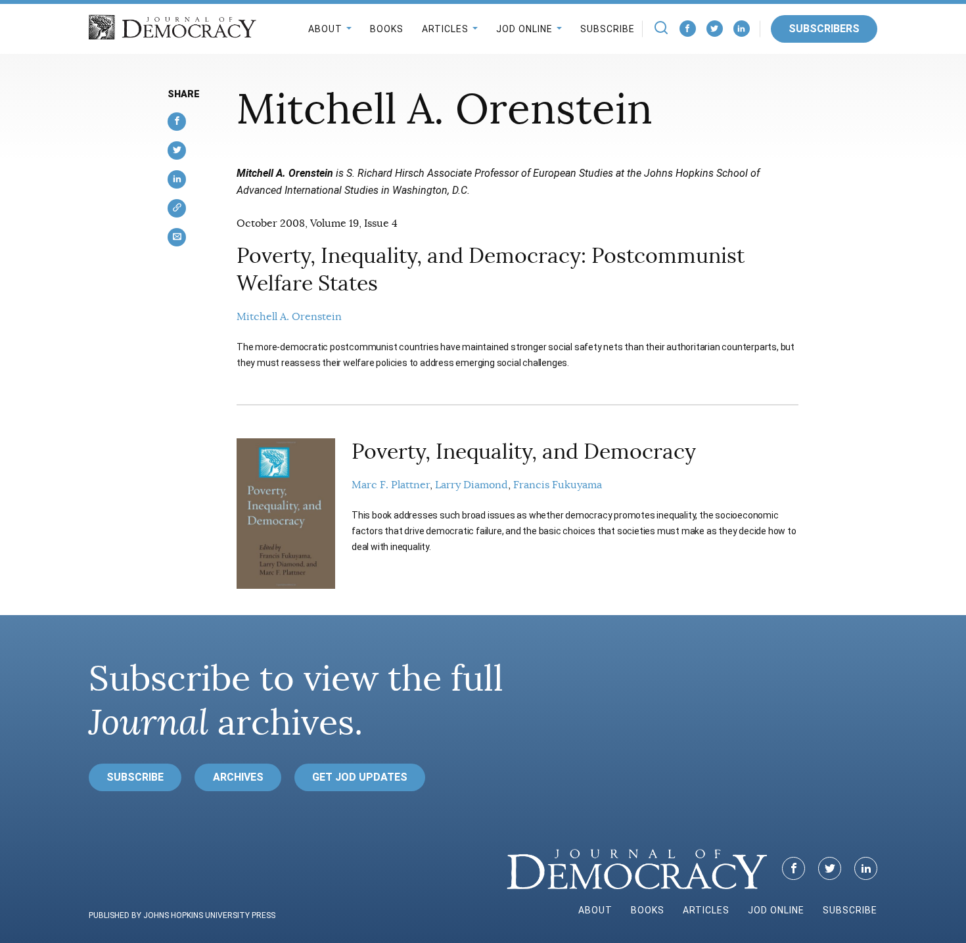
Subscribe (607, 29)
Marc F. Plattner (391, 485)
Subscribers (824, 28)
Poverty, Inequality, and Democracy (524, 451)
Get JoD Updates (359, 777)
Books (386, 29)
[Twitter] (714, 28)
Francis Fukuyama (557, 485)
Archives (238, 777)
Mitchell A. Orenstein (289, 316)
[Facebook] (687, 28)
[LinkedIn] (741, 28)
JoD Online (524, 29)
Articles (445, 29)
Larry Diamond (471, 485)
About (325, 29)
